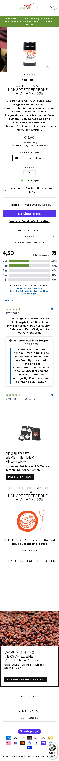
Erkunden (29, 696)
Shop (29, 703)
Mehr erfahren (19, 477)
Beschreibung (29, 230)
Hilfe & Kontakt (29, 711)
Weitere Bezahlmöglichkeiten (29, 221)
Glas (18, 158)
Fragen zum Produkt (29, 242)
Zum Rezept (29, 551)
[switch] (52, 756)
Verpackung (29, 152)
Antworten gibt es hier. (25, 679)
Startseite (28, 80)
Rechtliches (29, 718)
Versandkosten (39, 145)
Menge (29, 167)
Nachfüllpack (35, 158)
